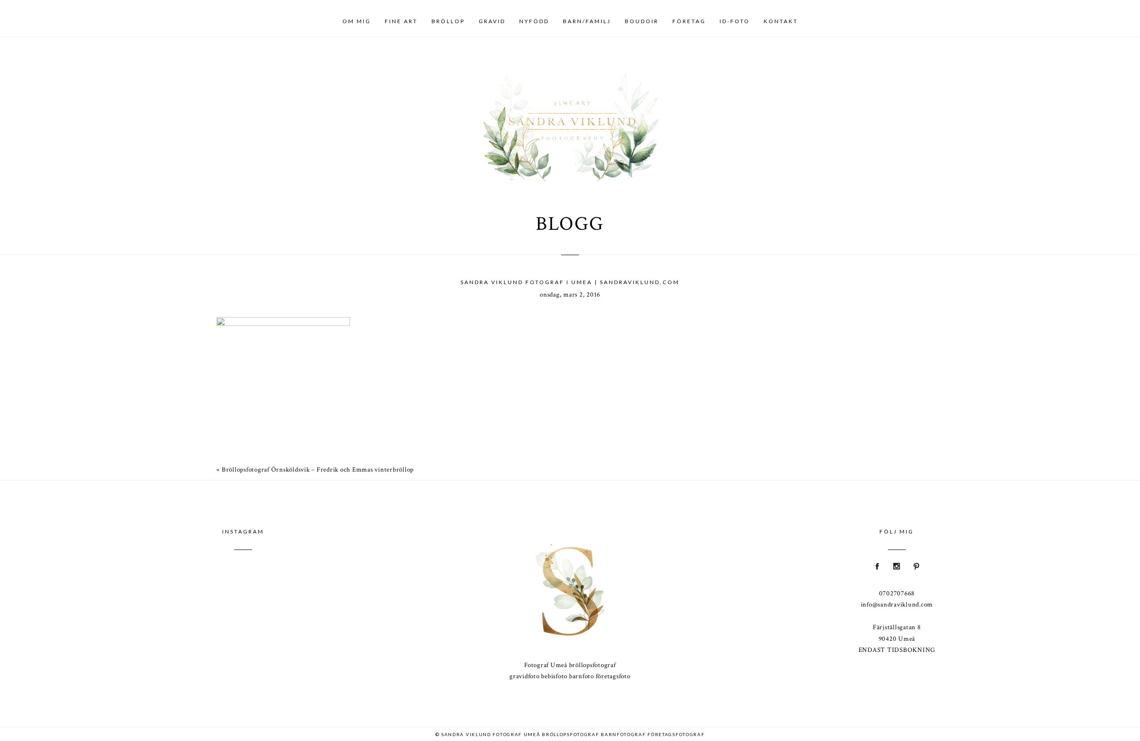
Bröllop (448, 21)
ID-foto (735, 21)
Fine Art (401, 21)
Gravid (492, 21)
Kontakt (781, 21)
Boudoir (642, 21)
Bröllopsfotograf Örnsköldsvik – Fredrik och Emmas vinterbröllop (318, 469)
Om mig (356, 21)
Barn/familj (587, 21)
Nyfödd (534, 21)
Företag (689, 21)
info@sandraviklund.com (897, 604)
